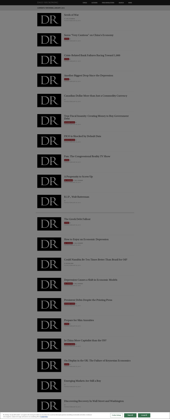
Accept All (144, 415)
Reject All (130, 415)
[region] (85, 415)
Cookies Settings (116, 415)
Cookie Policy (44, 417)
